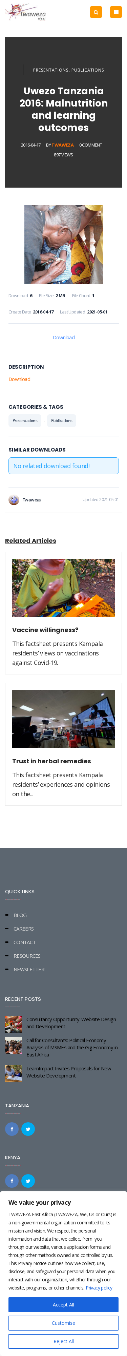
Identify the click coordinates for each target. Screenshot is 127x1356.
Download (64, 337)
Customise (63, 1323)
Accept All (63, 1304)
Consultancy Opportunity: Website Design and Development (71, 1023)
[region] (63, 1273)
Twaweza (62, 145)
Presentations (50, 70)
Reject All (64, 1341)
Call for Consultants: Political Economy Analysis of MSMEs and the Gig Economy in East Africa (72, 1047)
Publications (87, 70)
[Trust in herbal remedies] (63, 723)
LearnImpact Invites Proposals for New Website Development (68, 1072)
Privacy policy (99, 1287)
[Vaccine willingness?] (63, 592)
